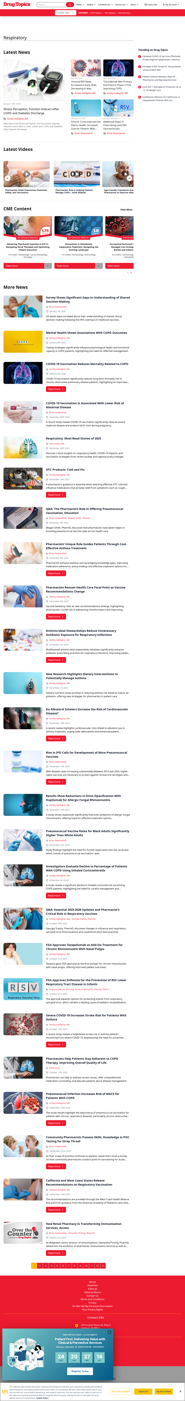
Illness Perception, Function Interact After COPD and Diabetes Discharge (31, 111)
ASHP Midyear (96, 13)
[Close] (180, 1391)
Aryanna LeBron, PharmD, (61, 989)
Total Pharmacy (124, 13)
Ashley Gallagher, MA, (59, 918)
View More (126, 209)
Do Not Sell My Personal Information (92, 1306)
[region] (92, 1392)
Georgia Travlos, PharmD (84, 918)
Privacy (92, 1302)
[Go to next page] (103, 1266)
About (92, 1281)
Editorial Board (92, 1292)
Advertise (92, 1285)
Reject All (143, 1391)
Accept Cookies (164, 1391)
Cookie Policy (42, 1398)
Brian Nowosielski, (58, 518)
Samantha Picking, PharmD (81, 1233)
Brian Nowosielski (57, 306)
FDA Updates (110, 13)
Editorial (92, 1288)
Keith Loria (54, 1067)
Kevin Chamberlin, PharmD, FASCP (92, 989)
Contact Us (93, 1295)
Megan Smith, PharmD (79, 518)
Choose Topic (63, 12)
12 (97, 1265)
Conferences (104, 4)
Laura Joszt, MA (56, 443)
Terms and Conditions (92, 1299)
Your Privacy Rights (92, 1309)
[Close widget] (110, 1332)
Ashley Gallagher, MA (59, 338)
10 (86, 1265)
